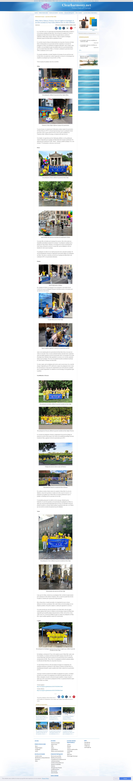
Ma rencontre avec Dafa (56, 756)
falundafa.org (87, 742)
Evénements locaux (39, 16)
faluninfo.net (87, 744)
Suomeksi (60, 0)
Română (82, 0)
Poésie (68, 752)
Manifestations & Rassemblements (42, 757)
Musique (69, 746)
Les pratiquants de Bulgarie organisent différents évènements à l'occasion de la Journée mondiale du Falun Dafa (68, 719)
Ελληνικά (64, 0)
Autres (36, 751)
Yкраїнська (96, 0)
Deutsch (42, 0)
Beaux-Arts (69, 754)
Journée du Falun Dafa (51, 16)
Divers (36, 761)
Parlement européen (55, 742)
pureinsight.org (87, 747)
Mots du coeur (54, 771)
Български (50, 0)
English (39, 0)
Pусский (86, 0)
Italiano (70, 0)
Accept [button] (125, 778)
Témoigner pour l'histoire (56, 767)
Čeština (53, 0)
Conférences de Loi (55, 769)
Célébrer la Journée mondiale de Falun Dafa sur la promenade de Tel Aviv (55, 718)
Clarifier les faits (38, 756)
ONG (52, 746)
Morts (36, 746)
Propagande (37, 749)
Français (46, 0)
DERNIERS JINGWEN (84, 37)
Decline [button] (116, 778)
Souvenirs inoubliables (56, 764)
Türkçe (93, 0)
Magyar (67, 0)
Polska (79, 0)
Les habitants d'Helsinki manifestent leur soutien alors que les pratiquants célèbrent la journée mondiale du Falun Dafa (68, 733)
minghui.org (87, 745)
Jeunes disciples (54, 772)
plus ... (80, 50)
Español (56, 0)
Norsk (77, 0)
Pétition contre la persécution (57, 751)
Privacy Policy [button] (45, 778)
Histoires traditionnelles (72, 749)
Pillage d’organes (38, 747)
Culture (68, 744)
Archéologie (69, 751)
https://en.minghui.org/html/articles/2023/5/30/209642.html (50, 686)
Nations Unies (54, 744)
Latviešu (73, 0)
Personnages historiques (72, 756)
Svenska (89, 0)
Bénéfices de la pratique (56, 757)
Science (68, 747)
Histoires (53, 766)
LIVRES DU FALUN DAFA (93, 30)
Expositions (37, 759)
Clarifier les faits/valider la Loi (57, 762)
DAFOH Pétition (54, 749)
